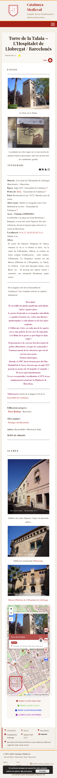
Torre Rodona (14, 411)
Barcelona (11, 742)
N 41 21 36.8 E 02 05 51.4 (31, 232)
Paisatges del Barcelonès (18, 422)
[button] (28, 650)
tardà (21, 745)
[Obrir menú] (53, 24)
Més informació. (26, 771)
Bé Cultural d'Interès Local (25, 742)
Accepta (42, 771)
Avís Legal (18, 763)
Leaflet (28, 694)
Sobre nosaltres (6, 763)
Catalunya (39, 742)
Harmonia (38, 560)
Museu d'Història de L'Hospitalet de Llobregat (28, 599)
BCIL (19, 191)
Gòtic (17, 745)
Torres (26, 745)
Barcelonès (44, 731)
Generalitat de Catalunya (17, 397)
